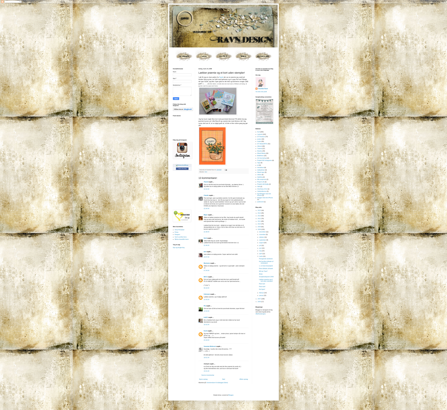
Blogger (231, 395)
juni (260, 248)
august (261, 243)
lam (205, 251)
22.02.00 (206, 189)
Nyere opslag (203, 379)
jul (258, 165)
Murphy (259, 151)
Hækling (260, 177)
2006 (259, 301)
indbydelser (261, 170)
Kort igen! (262, 289)
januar (261, 295)
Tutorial (259, 148)
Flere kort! (262, 286)
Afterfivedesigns (261, 314)
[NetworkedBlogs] (182, 165)
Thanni (206, 182)
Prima (176, 232)
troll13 (206, 317)
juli (260, 245)
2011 (259, 221)
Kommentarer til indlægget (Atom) (217, 382)
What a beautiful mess (182, 239)
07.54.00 (206, 270)
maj (260, 251)
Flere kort (262, 284)
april (260, 253)
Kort (206, 172)
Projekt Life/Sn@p (263, 184)
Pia (205, 306)
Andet (259, 141)
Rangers (177, 234)
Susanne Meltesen (210, 346)
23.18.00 (206, 340)
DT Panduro (261, 136)
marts (261, 256)
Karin (205, 331)
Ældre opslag (243, 379)
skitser (259, 174)
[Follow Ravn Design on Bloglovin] (183, 110)
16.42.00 (206, 324)
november (262, 234)
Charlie (206, 195)
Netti (205, 238)
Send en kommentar (207, 375)
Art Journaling (261, 158)
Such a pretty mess (181, 237)
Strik (258, 186)
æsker (259, 139)
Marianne (207, 263)
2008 (259, 229)
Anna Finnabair (179, 230)
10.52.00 (206, 311)
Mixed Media (261, 153)
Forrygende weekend (266, 259)
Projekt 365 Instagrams (264, 160)
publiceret (260, 202)
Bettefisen (260, 155)
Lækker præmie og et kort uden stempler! (266, 280)
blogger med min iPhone (265, 198)
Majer (205, 215)
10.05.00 (206, 299)
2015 (259, 210)
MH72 (206, 277)
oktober (261, 237)
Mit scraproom (261, 179)
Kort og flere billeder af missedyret (266, 262)
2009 (259, 227)
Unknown (207, 294)
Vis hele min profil (261, 92)
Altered (259, 146)
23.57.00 (206, 257)
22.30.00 (206, 208)
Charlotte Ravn (263, 88)
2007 (259, 299)
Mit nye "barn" (263, 271)
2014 (259, 213)
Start (223, 379)
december (262, 232)
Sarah (221, 77)
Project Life (260, 182)
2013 (259, 216)
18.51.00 (206, 357)
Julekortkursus (261, 191)
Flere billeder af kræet (266, 268)
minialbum (260, 167)
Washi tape (260, 172)
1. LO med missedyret (266, 266)
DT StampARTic (262, 144)
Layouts (259, 134)
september (262, 240)
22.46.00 (206, 245)
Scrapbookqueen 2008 (266, 277)
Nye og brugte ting (179, 247)
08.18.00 (206, 288)
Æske (261, 274)
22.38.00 (206, 232)
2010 (259, 224)
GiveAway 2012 (262, 189)
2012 (259, 218)
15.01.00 (206, 371)
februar (261, 293)
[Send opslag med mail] (225, 169)
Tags (258, 163)
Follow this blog (182, 168)
